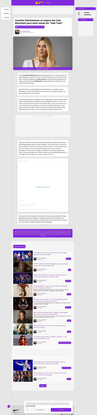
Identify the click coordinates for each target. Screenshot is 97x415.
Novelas (48, 3)
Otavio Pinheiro (26, 31)
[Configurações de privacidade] (27, 410)
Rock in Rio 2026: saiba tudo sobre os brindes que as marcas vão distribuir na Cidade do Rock (50, 276)
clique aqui (65, 234)
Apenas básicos (39, 409)
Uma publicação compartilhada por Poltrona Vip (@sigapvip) (33, 209)
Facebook (48, 231)
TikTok (54, 231)
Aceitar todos (61, 409)
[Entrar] (8, 406)
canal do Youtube (26, 232)
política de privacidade (30, 406)
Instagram (60, 231)
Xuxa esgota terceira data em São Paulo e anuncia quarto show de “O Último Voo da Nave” (50, 362)
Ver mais (42, 386)
